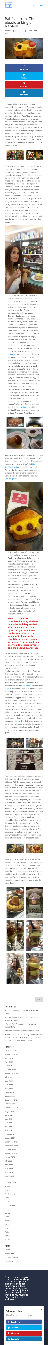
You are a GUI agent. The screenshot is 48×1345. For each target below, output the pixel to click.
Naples (7, 33)
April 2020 (9, 1172)
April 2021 (9, 1126)
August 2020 (10, 1157)
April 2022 (9, 1088)
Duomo (16, 461)
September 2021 (11, 1107)
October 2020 (10, 1149)
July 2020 (8, 1161)
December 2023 (11, 1050)
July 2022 (8, 1077)
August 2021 (10, 1111)
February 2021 (10, 1134)
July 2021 (8, 1115)
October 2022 (10, 1069)
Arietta (9, 30)
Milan (9, 688)
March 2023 (9, 1065)
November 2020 (11, 1145)
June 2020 (9, 1165)
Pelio (7, 1232)
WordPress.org (11, 1261)
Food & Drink (31, 30)
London (8, 1213)
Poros (7, 1236)
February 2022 (10, 1092)
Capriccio (33, 581)
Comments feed (11, 1257)
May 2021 (9, 1123)
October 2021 (10, 1104)
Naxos (7, 1228)
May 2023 (9, 1058)
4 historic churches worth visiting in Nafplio (22, 1030)
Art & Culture (10, 1194)
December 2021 (11, 1100)
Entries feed (9, 1253)
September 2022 (11, 1073)
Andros (7, 1190)
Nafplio (8, 1220)
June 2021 (9, 1119)
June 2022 (9, 1081)
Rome (7, 1239)
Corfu (7, 1201)
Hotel (7, 1209)
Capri (7, 1198)
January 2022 (10, 1096)
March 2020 (9, 1176)
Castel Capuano (11, 479)
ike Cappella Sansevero (22, 407)
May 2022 (9, 1085)
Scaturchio (12, 354)
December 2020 (11, 1142)
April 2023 (9, 1062)
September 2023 (11, 1054)
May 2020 (9, 1168)
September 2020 (11, 1153)
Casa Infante (26, 686)
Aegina (7, 1186)
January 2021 (10, 1138)
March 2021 (9, 1130)
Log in (7, 1249)
